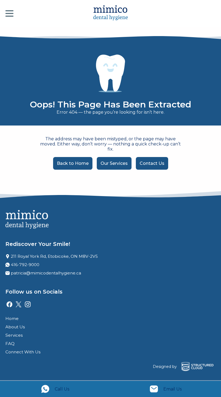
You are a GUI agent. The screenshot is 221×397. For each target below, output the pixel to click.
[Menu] (10, 13)
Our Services (114, 163)
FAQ (10, 343)
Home (12, 318)
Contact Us (152, 163)
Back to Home (73, 163)
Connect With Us (22, 351)
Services (14, 335)
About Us (15, 326)
